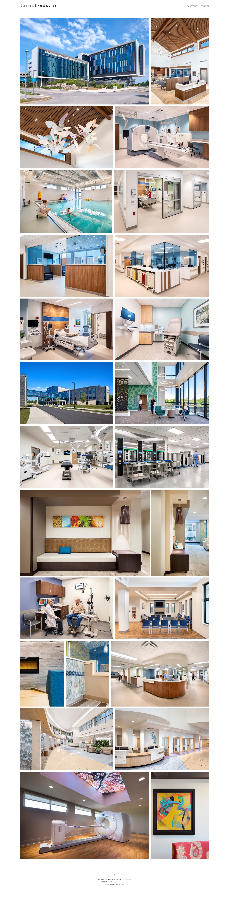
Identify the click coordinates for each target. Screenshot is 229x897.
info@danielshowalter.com (114, 884)
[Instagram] (114, 873)
